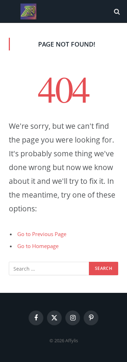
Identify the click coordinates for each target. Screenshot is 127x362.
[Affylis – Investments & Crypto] (28, 11)
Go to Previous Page (41, 233)
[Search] (116, 11)
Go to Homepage (38, 245)
